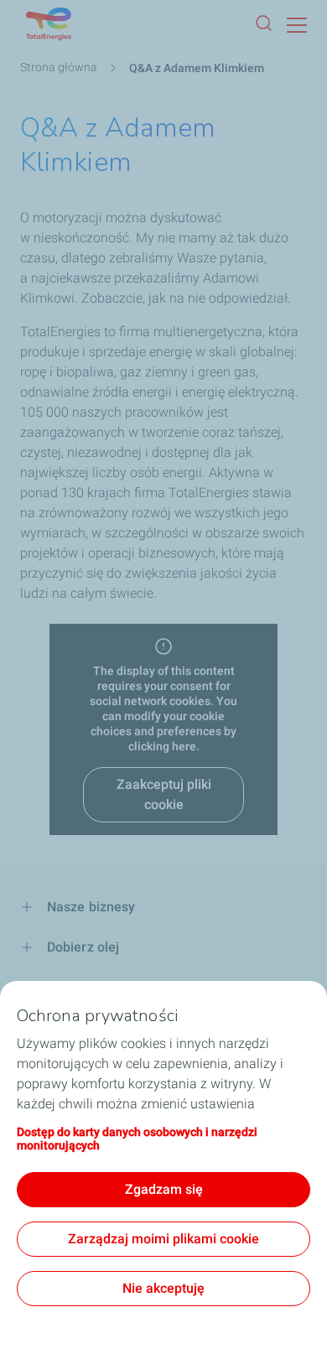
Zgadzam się (164, 1189)
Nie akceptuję (163, 1288)
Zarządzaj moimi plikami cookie (163, 1239)
